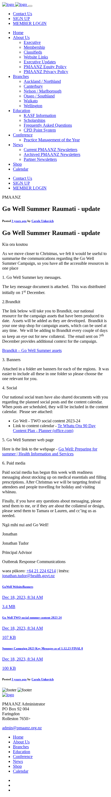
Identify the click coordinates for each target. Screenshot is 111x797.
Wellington (33, 105)
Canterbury (33, 86)
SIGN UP (21, 18)
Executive (32, 42)
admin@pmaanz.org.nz (22, 728)
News (18, 144)
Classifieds (33, 52)
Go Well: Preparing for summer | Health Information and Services (49, 451)
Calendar (20, 169)
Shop (17, 164)
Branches (21, 76)
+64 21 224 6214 (41, 571)
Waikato (31, 101)
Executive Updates (40, 62)
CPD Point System (40, 130)
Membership (34, 47)
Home (18, 32)
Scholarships (34, 120)
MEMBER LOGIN (30, 23)
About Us (21, 37)
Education (21, 110)
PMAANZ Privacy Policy (46, 71)
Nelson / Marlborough (42, 91)
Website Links (36, 57)
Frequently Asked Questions (48, 125)
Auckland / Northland (42, 81)
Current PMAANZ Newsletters (50, 149)
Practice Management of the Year (52, 140)
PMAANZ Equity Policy (45, 66)
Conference (23, 135)
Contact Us (22, 13)
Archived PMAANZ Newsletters (52, 154)
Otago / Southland (39, 96)
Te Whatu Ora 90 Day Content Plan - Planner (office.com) (54, 428)
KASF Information (40, 115)
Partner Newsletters (40, 159)
